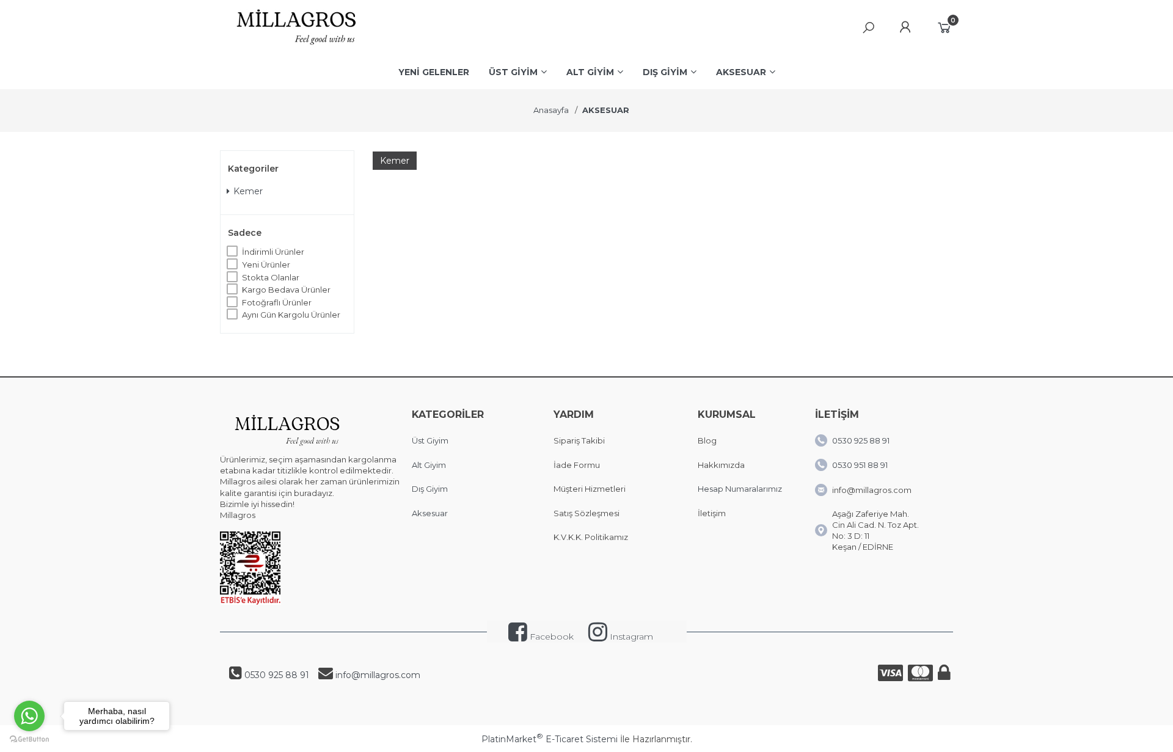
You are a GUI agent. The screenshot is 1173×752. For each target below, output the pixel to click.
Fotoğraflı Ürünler (277, 302)
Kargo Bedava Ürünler (286, 289)
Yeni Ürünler (266, 264)
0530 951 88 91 (860, 465)
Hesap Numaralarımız (740, 489)
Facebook (550, 636)
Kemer (248, 191)
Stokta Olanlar (270, 277)
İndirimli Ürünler (273, 252)
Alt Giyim (429, 465)
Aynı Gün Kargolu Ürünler (291, 314)
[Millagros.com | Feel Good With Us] (296, 46)
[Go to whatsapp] (29, 716)
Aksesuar (430, 513)
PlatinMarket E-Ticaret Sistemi (549, 739)
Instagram (630, 636)
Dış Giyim (430, 489)
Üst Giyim (430, 440)
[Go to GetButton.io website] (29, 739)
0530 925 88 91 (861, 440)
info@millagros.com (377, 675)
